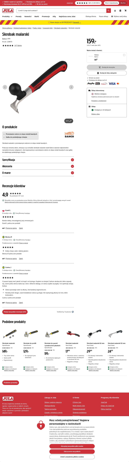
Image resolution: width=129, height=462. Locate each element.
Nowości (27, 16)
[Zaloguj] (115, 10)
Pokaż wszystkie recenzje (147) (15, 312)
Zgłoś (21, 228)
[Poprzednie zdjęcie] (5, 87)
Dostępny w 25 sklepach (10, 369)
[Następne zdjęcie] (71, 87)
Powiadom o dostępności (98, 100)
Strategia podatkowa (80, 412)
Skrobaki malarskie (60, 28)
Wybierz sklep (95, 114)
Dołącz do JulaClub (107, 406)
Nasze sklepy (103, 16)
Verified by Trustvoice (64, 312)
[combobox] (64, 10)
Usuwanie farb (48, 28)
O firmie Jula (77, 402)
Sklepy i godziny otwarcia (53, 402)
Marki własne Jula (79, 406)
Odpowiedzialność (79, 409)
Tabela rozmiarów (50, 409)
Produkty (6, 16)
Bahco (4, 39)
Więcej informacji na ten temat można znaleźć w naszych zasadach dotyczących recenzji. (31, 202)
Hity (54, 16)
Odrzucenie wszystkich (72, 451)
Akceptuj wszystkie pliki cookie (72, 446)
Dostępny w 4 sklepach (31, 369)
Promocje (46, 16)
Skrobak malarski (74, 28)
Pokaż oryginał (23, 243)
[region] (64, 439)
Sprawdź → (77, 22)
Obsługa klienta (91, 16)
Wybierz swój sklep (120, 16)
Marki (36, 16)
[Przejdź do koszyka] (125, 10)
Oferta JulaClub (106, 409)
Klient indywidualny (111, 3)
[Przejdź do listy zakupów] (120, 10)
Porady (18, 16)
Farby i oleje (37, 28)
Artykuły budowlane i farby (22, 28)
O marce (6, 173)
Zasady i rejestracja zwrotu (53, 412)
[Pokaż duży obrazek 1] (38, 87)
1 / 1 (67, 121)
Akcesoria (7, 166)
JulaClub (70, 3)
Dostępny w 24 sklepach (116, 369)
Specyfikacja (8, 160)
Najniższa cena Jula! (67, 16)
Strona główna (7, 28)
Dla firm (123, 3)
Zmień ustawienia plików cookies (72, 457)
